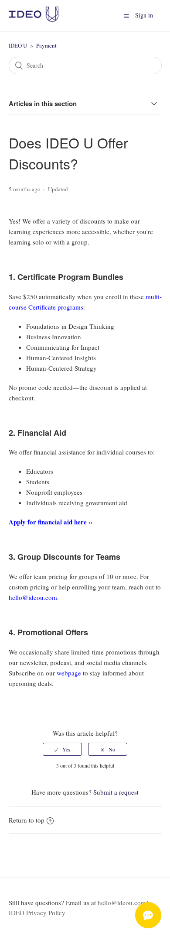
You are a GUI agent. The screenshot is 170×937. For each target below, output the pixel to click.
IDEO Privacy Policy (37, 912)
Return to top (26, 820)
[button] (126, 15)
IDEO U (18, 45)
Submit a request (116, 792)
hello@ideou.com (122, 902)
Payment (46, 45)
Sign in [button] (144, 15)
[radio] (62, 749)
